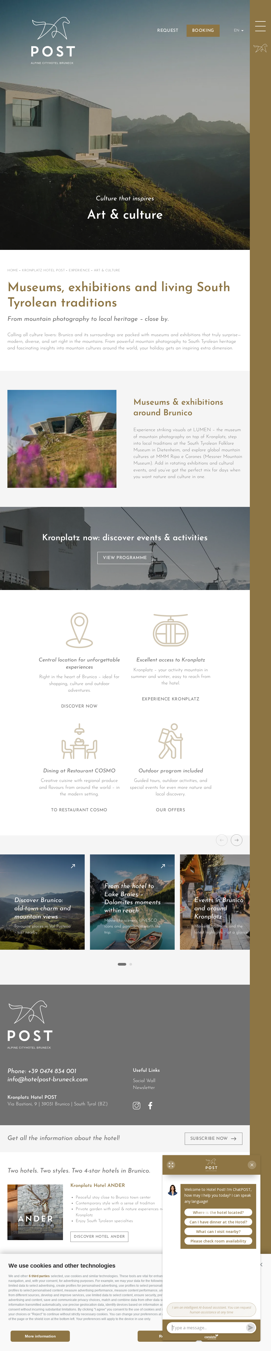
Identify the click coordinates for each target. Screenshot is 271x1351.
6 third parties (39, 1276)
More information (40, 1336)
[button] (260, 1264)
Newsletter (144, 1088)
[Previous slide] (222, 840)
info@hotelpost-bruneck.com (47, 1080)
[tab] (122, 964)
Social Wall (144, 1081)
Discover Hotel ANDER (99, 1237)
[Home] (260, 48)
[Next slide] (236, 840)
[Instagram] (136, 1105)
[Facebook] (150, 1105)
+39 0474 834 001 (52, 1071)
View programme (125, 558)
